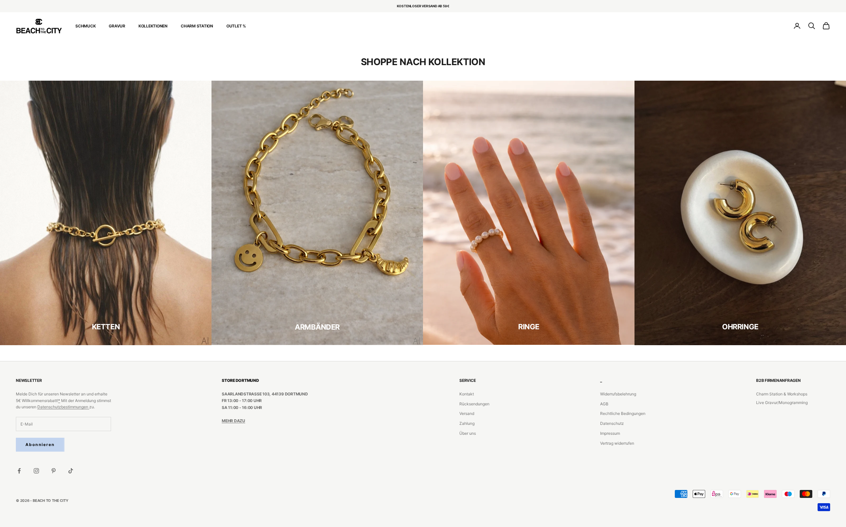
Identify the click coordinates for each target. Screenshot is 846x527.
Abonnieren (40, 444)
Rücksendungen (474, 403)
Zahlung (467, 423)
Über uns (467, 433)
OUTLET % (236, 25)
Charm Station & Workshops (781, 393)
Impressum (610, 433)
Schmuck (85, 25)
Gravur (117, 25)
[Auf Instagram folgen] (36, 470)
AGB (604, 403)
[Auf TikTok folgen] (70, 470)
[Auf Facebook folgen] (19, 470)
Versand (466, 413)
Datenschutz (612, 423)
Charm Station (197, 25)
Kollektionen (153, 25)
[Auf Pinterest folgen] (53, 470)
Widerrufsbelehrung (618, 393)
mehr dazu (233, 420)
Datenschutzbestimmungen (63, 406)
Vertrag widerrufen (617, 443)
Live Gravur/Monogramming (782, 402)
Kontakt (466, 393)
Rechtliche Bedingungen (622, 413)
